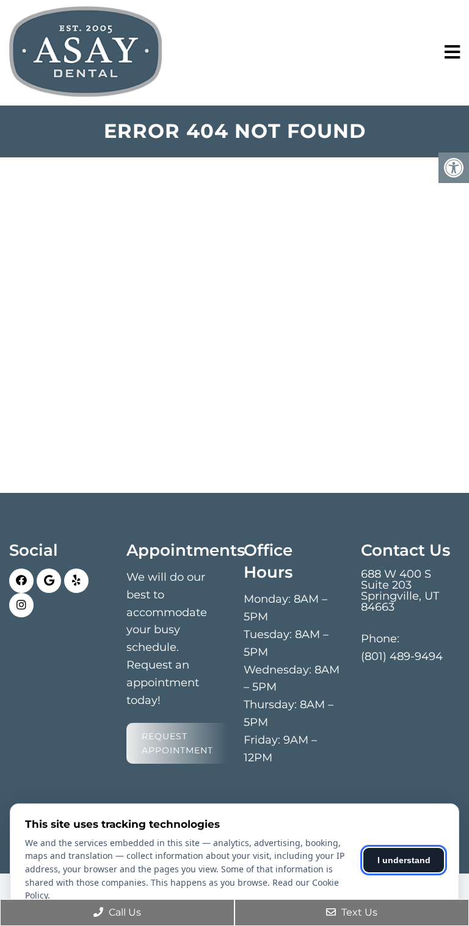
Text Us (358, 912)
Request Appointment (177, 743)
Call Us (123, 912)
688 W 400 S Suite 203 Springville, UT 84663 (400, 590)
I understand (404, 860)
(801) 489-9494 (402, 656)
